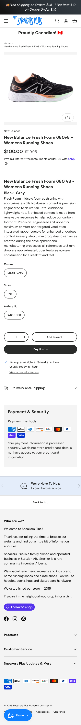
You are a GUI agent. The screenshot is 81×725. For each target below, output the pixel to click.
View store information (24, 372)
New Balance (12, 131)
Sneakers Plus (20, 705)
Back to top (40, 502)
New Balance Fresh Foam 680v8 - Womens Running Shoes (36, 46)
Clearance (59, 711)
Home (7, 43)
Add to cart (54, 337)
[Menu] (6, 21)
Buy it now (40, 349)
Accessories (43, 711)
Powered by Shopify (40, 705)
